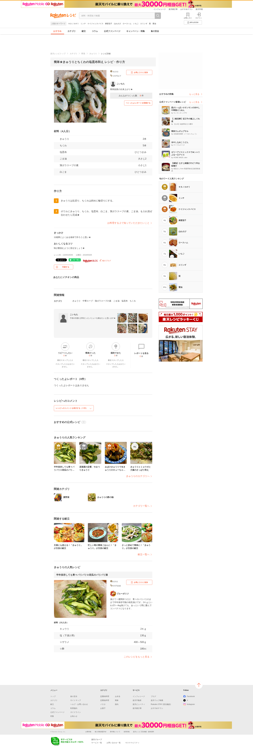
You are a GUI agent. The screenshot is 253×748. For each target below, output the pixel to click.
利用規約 (73, 708)
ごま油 (63, 158)
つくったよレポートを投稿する (138, 103)
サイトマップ (75, 700)
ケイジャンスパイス (95, 24)
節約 (116, 704)
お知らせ (73, 716)
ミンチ (83, 24)
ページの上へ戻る (199, 685)
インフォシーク (159, 9)
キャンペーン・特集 (135, 31)
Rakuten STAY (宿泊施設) (161, 704)
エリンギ (143, 24)
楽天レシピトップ (58, 53)
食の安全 (155, 31)
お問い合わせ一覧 (114, 743)
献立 (84, 31)
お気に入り (188, 18)
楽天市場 (199, 9)
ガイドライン (75, 712)
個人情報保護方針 (100, 731)
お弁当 (117, 696)
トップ (53, 696)
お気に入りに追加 (141, 72)
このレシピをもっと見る (136, 656)
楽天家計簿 (173, 9)
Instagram (191, 704)
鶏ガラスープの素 (69, 165)
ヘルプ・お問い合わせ (79, 704)
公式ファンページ (112, 31)
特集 (52, 716)
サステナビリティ (132, 743)
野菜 (83, 53)
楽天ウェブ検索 (157, 700)
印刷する (65, 267)
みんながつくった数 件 (131, 95)
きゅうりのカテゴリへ (137, 476)
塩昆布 (63, 152)
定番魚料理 (104, 700)
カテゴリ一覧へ (141, 506)
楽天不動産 (137, 700)
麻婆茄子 (108, 24)
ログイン (198, 18)
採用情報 (127, 731)
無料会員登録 (194, 22)
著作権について (115, 731)
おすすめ (57, 31)
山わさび (117, 24)
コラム (95, 31)
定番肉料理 (104, 696)
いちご (136, 24)
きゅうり (93, 53)
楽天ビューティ (139, 704)
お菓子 (103, 708)
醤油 (154, 24)
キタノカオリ (73, 24)
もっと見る (194, 94)
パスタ (103, 704)
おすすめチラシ (186, 9)
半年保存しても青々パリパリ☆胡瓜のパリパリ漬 (82, 575)
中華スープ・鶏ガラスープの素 (97, 301)
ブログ (153, 696)
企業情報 (88, 731)
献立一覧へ (143, 554)
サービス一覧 (96, 743)
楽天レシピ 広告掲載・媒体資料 (143, 731)
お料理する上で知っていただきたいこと (128, 223)
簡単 (116, 700)
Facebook (191, 696)
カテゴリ (71, 31)
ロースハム (127, 24)
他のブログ (106, 261)
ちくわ (63, 145)
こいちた (74, 314)
